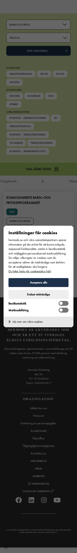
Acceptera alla (38, 282)
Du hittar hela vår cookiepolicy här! (29, 271)
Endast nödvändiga (38, 294)
